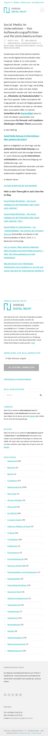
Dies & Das (11, 494)
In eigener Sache (14, 520)
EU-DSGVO (12, 513)
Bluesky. (7, 447)
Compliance (12, 481)
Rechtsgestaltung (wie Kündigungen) (22, 572)
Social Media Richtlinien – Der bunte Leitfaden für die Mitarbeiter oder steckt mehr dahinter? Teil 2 (21, 217)
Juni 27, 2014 (13, 40)
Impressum (36, 733)
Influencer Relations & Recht (18, 526)
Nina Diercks (31, 40)
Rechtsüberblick (13, 579)
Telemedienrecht (14, 605)
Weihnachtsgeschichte (16, 644)
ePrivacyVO (12, 507)
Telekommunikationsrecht (17, 598)
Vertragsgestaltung (15, 638)
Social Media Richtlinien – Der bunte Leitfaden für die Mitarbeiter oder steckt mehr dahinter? (21, 204)
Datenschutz (24, 733)
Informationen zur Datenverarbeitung (17, 379)
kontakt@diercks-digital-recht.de (21, 718)
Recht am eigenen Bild (16, 566)
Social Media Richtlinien (17, 585)
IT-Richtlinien (12, 539)
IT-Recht (10, 533)
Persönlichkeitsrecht (25, 45)
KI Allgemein (12, 546)
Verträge (10, 631)
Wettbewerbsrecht (14, 651)
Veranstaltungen (14, 625)
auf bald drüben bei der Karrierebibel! (20, 186)
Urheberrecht (12, 618)
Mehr (33, 343)
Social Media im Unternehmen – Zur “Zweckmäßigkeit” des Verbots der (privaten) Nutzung (24, 230)
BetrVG (10, 474)
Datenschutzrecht (29, 43)
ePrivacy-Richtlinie (14, 500)
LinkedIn (32, 416)
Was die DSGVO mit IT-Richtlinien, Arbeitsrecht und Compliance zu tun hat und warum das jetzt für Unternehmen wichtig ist (24, 267)
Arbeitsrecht (14, 43)
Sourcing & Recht (14, 592)
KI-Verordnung (13, 553)
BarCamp (11, 468)
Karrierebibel (27, 113)
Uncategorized (13, 611)
